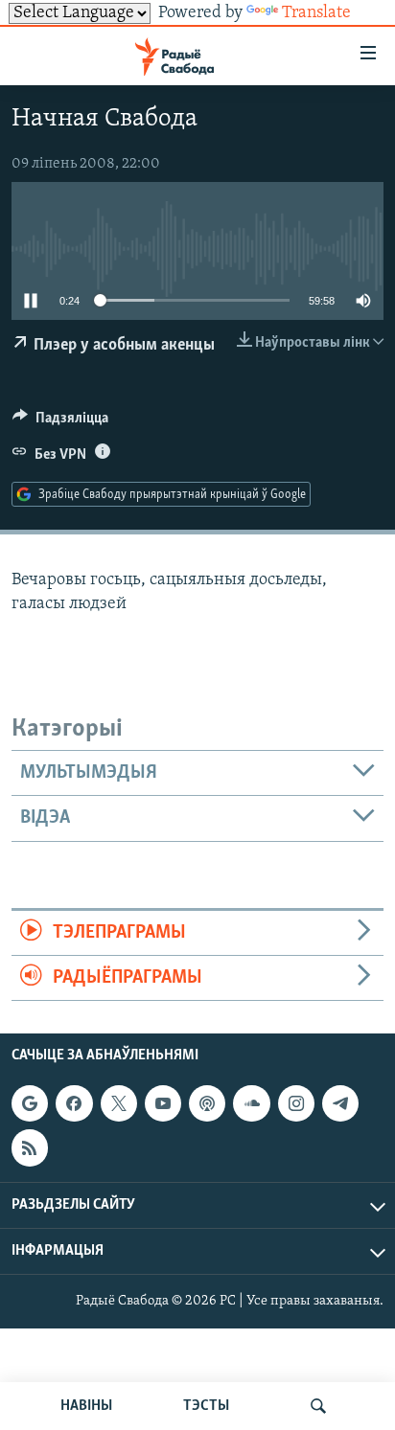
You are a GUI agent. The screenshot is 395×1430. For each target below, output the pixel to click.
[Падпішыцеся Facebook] (74, 1103)
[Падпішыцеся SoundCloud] (251, 1103)
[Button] (60, 422)
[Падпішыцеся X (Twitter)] (119, 1103)
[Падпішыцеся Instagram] (296, 1103)
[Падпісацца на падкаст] (207, 1103)
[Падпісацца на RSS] (30, 1148)
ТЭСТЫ (206, 1406)
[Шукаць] (318, 1406)
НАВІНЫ (86, 1406)
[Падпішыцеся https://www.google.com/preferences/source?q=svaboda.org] (30, 1103)
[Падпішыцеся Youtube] (163, 1103)
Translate (316, 13)
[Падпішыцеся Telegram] (340, 1103)
